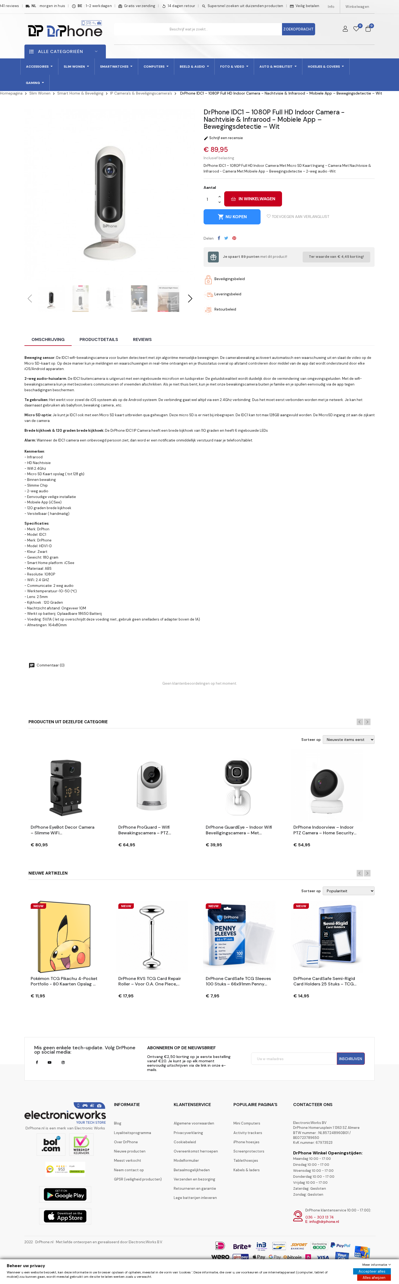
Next (367, 722)
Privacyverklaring (188, 1132)
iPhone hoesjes (246, 1142)
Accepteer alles (372, 1271)
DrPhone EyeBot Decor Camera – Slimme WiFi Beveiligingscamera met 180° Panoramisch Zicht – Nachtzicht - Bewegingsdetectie (62, 830)
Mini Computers (246, 1123)
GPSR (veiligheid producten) (138, 1179)
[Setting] (345, 29)
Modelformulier (186, 1160)
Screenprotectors (248, 1151)
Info (331, 6)
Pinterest (234, 238)
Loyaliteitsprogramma (132, 1132)
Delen (219, 238)
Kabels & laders (246, 1170)
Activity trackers (247, 1132)
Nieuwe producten (129, 1151)
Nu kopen (232, 217)
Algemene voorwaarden (194, 1123)
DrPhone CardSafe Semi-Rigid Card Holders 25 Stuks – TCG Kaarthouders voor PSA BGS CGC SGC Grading (324, 981)
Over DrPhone (126, 1142)
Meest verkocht (127, 1160)
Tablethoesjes (245, 1160)
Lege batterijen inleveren (195, 1197)
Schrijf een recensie (223, 138)
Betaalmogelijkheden (192, 1170)
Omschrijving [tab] (48, 339)
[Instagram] (63, 1062)
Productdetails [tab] (99, 339)
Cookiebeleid (185, 1142)
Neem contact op (129, 1170)
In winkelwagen (257, 199)
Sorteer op (311, 740)
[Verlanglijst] (356, 29)
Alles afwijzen (374, 1277)
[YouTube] (49, 1062)
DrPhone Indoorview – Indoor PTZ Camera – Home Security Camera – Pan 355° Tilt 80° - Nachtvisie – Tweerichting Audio (323, 830)
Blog (117, 1123)
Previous (360, 722)
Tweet (226, 238)
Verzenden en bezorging (194, 1179)
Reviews (142, 339)
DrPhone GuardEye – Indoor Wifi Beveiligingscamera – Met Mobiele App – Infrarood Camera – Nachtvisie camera (239, 830)
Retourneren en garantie (195, 1188)
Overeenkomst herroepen (196, 1151)
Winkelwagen (357, 6)
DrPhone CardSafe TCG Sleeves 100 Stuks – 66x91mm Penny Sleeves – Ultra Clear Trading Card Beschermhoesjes (238, 981)
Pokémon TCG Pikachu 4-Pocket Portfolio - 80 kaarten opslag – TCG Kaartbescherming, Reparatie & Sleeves (64, 981)
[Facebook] (37, 1062)
